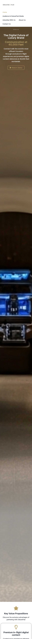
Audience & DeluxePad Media (13, 16)
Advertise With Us (9, 20)
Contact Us (7, 24)
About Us (22, 20)
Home (5, 12)
